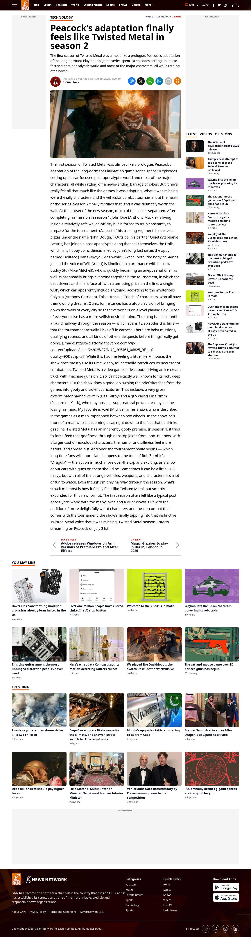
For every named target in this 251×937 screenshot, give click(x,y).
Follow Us (193, 929)
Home (149, 16)
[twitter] (141, 81)
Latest (167, 889)
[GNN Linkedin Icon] (231, 5)
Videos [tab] (206, 134)
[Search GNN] (237, 5)
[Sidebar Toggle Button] (15, 4)
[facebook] (132, 81)
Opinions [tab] (223, 134)
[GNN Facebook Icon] (213, 5)
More (148, 4)
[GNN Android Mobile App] (226, 887)
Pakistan (131, 884)
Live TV (167, 905)
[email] (168, 81)
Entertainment (134, 895)
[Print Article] (177, 81)
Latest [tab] (191, 134)
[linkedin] (159, 81)
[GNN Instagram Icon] (225, 5)
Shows (167, 895)
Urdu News (170, 910)
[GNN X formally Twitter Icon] (219, 5)
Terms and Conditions (62, 911)
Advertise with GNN (92, 911)
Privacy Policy (37, 911)
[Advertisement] (29, 74)
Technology (163, 16)
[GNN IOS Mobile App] (226, 897)
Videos (167, 900)
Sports (129, 900)
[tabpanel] (212, 250)
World (129, 889)
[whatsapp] (150, 81)
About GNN (19, 911)
